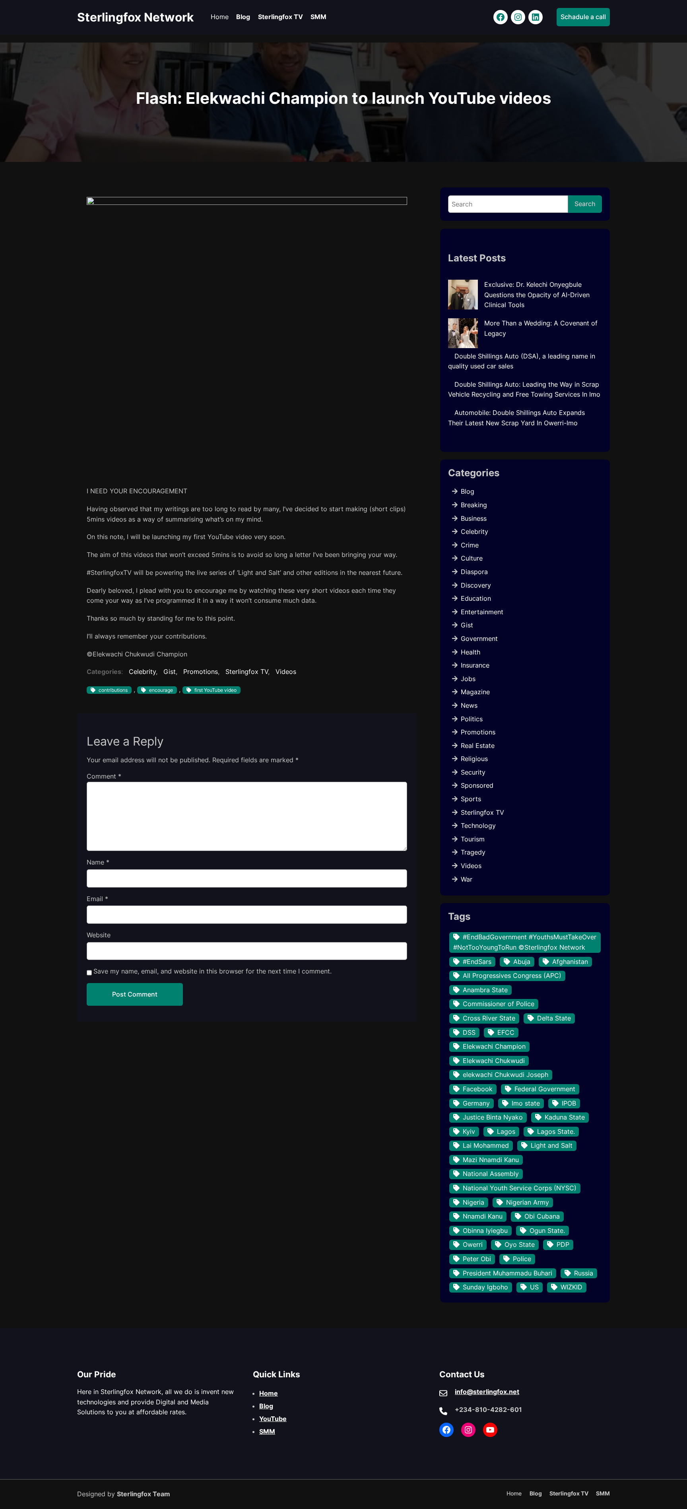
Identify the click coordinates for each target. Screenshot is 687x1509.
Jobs (468, 679)
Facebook (478, 1089)
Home (268, 1393)
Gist (169, 672)
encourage (161, 690)
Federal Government (544, 1089)
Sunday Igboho (485, 1287)
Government (479, 639)
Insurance (475, 665)
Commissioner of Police (498, 1004)
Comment (104, 776)
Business (474, 518)
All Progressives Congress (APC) (512, 975)
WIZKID (571, 1287)
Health (470, 652)
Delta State (554, 1018)
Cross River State (489, 1018)
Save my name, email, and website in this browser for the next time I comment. (212, 971)
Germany (476, 1103)
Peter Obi (477, 1259)
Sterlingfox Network (135, 17)
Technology (478, 825)
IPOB (569, 1103)
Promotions (200, 672)
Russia (583, 1273)
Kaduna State (565, 1117)
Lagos (506, 1131)
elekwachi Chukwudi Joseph (505, 1075)
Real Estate (478, 746)
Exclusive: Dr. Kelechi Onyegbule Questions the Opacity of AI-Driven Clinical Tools (537, 294)
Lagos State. (556, 1131)
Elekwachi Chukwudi (494, 1061)
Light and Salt (551, 1145)
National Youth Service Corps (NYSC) (519, 1188)
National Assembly (491, 1174)
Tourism (473, 839)
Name (98, 862)
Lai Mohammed (486, 1145)
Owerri (473, 1244)
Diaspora (474, 572)
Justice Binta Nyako (493, 1117)
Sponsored (477, 785)
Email (97, 899)
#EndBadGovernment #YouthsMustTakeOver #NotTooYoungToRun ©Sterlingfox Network (524, 942)
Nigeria (473, 1202)
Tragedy (473, 852)
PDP (563, 1244)
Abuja (521, 962)
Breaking (474, 505)
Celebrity (142, 672)
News (469, 705)
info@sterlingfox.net (487, 1392)
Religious (474, 759)
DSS (469, 1032)
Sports (471, 799)
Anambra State (485, 990)
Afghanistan (570, 962)
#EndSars (477, 962)
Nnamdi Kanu (483, 1216)
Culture (472, 558)
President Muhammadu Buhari (507, 1273)
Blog (467, 491)
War (466, 879)
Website (99, 935)
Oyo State (520, 1244)
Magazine (475, 692)
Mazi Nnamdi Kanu (491, 1160)
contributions (113, 690)
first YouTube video (215, 690)
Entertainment (482, 612)
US (534, 1287)
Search (585, 204)
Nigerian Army (527, 1202)
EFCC (505, 1032)
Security (473, 772)
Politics (472, 719)
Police (522, 1259)
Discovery (476, 585)
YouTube (273, 1419)
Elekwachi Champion (494, 1046)
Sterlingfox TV (246, 672)
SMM (267, 1431)
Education (476, 598)
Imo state (526, 1103)
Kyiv (469, 1131)
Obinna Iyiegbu (485, 1230)
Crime (470, 545)
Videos (286, 672)
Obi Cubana (542, 1216)
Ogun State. (547, 1230)
